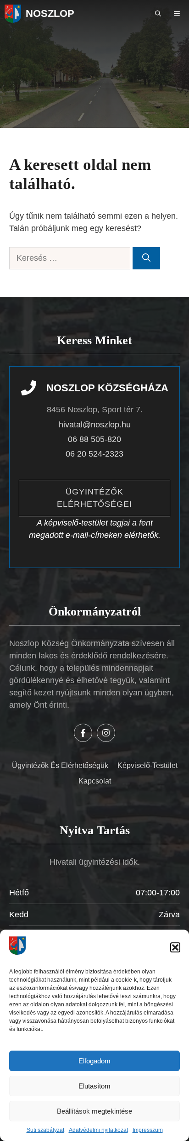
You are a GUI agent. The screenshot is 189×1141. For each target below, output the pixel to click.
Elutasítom (94, 1086)
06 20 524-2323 (94, 453)
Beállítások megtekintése (94, 1111)
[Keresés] (146, 258)
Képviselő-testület (147, 765)
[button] (175, 947)
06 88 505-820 (94, 439)
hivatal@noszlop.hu (95, 424)
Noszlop (50, 13)
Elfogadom (94, 1061)
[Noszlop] (13, 13)
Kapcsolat (94, 781)
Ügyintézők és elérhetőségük (60, 765)
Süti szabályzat (45, 1130)
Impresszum (148, 1130)
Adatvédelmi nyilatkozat (98, 1130)
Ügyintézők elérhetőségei (94, 498)
